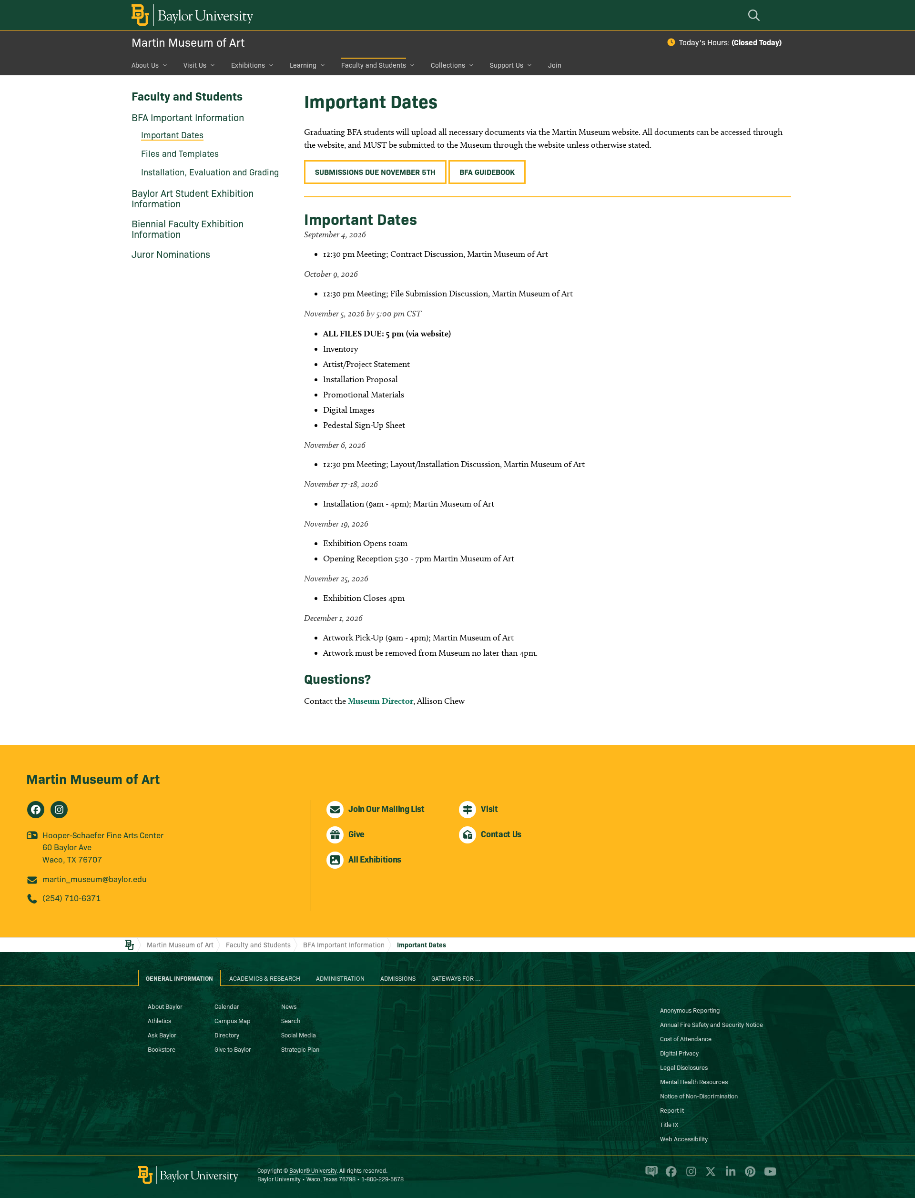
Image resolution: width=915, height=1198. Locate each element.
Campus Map (232, 1020)
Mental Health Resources (694, 1081)
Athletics (159, 1020)
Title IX (669, 1124)
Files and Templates (180, 153)
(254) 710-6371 (71, 897)
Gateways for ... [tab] (456, 978)
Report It (672, 1110)
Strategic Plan (300, 1049)
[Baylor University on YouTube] (768, 1175)
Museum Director (380, 701)
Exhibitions (248, 65)
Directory (226, 1034)
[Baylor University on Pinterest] (748, 1175)
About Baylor (165, 1006)
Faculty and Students (373, 65)
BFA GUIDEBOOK (487, 171)
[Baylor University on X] (709, 1175)
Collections (448, 65)
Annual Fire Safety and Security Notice (711, 1024)
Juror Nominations (171, 253)
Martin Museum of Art (188, 42)
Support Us (506, 65)
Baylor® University (312, 1170)
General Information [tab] (179, 978)
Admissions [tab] (398, 978)
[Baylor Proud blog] (650, 1175)
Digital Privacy (679, 1052)
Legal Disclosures (684, 1067)
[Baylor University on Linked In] (729, 1175)
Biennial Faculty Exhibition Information (188, 228)
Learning (303, 65)
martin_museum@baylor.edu (94, 878)
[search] (755, 15)
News (288, 1006)
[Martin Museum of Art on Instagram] (59, 809)
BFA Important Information (188, 116)
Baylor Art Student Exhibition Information (193, 198)
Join (554, 65)
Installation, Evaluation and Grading (210, 172)
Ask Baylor (162, 1034)
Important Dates (421, 944)
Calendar (226, 1006)
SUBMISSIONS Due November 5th (375, 171)
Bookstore (161, 1049)
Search (290, 1020)
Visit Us (194, 65)
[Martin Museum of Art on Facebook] (35, 809)
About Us (145, 65)
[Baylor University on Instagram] (689, 1175)
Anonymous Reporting (690, 1009)
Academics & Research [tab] (264, 978)
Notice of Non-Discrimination (699, 1095)
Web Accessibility (684, 1138)
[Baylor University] (190, 15)
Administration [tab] (340, 978)
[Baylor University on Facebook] (669, 1175)
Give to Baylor (232, 1049)
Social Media (298, 1034)
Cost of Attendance (686, 1038)
